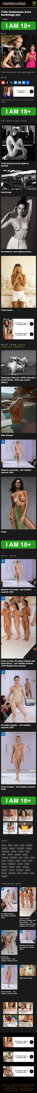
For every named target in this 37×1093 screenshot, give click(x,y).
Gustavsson (25, 100)
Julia (18, 860)
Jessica (11, 860)
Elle (4, 854)
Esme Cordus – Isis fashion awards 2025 (9, 992)
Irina (33, 857)
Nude (12, 867)
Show (4, 873)
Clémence (6, 851)
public (5, 870)
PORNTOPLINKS (10, 1087)
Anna (16, 845)
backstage (6, 100)
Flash (25, 854)
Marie (20, 864)
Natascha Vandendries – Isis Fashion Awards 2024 (9, 959)
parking (26, 867)
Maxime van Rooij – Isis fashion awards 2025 (27, 947)
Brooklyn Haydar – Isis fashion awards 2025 (8, 916)
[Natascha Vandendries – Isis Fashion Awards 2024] (9, 942)
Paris (18, 867)
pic (33, 100)
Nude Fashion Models (13, 346)
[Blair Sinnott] (18, 410)
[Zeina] (18, 503)
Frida (15, 100)
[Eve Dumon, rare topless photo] (18, 223)
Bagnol (5, 848)
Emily (10, 854)
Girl (27, 857)
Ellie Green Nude (26, 978)
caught (29, 848)
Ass (23, 845)
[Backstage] (18, 180)
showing (12, 873)
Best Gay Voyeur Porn (24, 1087)
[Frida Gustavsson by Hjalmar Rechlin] (18, 142)
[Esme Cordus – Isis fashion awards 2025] (18, 758)
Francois (14, 857)
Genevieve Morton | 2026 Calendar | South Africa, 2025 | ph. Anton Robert (18, 380)
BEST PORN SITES (26, 1090)
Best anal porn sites (12, 1090)
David (21, 851)
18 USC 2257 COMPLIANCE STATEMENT (23, 1085)
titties (26, 873)
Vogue (5, 876)
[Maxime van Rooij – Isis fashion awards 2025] (18, 454)
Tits (20, 873)
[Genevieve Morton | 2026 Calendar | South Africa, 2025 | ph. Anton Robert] (18, 362)
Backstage (6, 192)
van (33, 873)
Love (4, 864)
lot (31, 860)
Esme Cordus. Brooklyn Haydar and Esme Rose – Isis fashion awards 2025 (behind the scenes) (18, 663)
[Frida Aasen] (18, 282)
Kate (25, 860)
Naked (5, 867)
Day (28, 851)
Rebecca (20, 870)
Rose (28, 870)
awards (30, 845)
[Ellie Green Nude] (28, 970)
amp (4, 845)
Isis (4, 860)
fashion (18, 854)
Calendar (21, 848)
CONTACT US (6, 1085)
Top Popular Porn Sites (10, 1088)
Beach (13, 848)
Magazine (12, 864)
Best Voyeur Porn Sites (27, 1088)
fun (21, 857)
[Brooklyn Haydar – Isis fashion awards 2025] (18, 696)
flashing (5, 857)
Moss (27, 864)
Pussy (12, 870)
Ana (10, 845)
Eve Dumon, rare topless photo (16, 251)
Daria (14, 851)
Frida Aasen (6, 310)
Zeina (3, 532)
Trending (3, 442)
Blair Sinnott (7, 435)
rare (4, 102)
